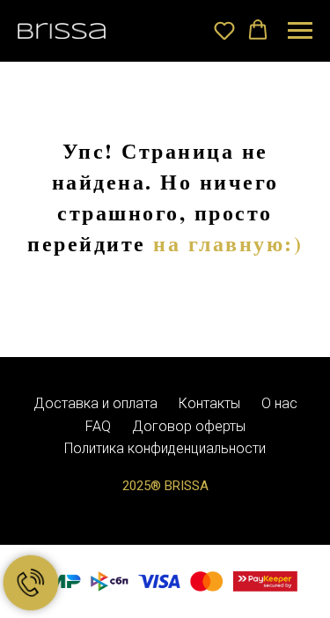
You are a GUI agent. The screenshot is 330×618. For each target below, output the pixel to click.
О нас (279, 403)
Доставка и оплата (95, 403)
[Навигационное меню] (300, 31)
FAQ (98, 426)
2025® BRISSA (165, 486)
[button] (224, 30)
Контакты (209, 403)
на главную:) (228, 242)
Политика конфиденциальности (165, 448)
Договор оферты (189, 426)
